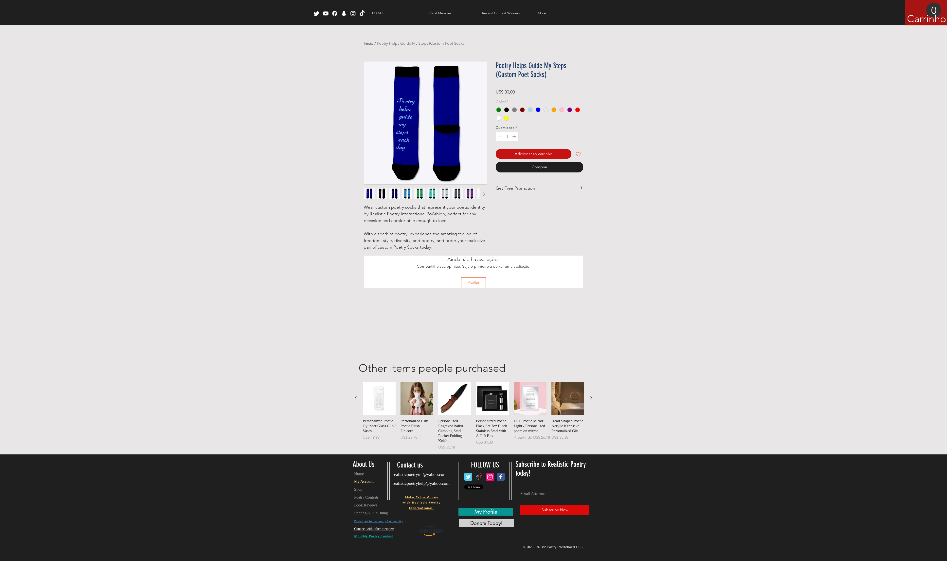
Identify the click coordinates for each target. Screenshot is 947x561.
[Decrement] (499, 136)
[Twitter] (316, 13)
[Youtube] (325, 13)
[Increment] (514, 136)
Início (368, 43)
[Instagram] (353, 13)
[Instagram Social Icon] (490, 477)
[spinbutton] (507, 136)
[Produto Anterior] (356, 398)
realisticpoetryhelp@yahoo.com (421, 483)
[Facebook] (334, 13)
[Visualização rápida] (379, 398)
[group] (473, 416)
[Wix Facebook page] (501, 477)
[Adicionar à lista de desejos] (578, 154)
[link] (924, 13)
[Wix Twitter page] (468, 477)
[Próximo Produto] (591, 398)
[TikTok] (362, 13)
